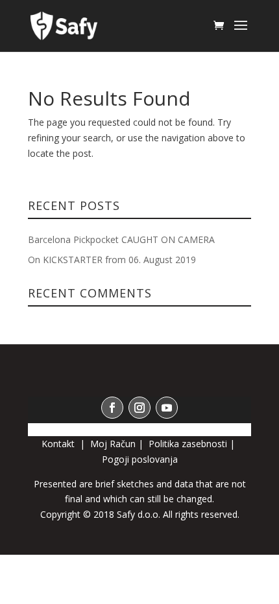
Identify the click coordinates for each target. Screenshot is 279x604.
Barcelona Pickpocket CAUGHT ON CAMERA (121, 239)
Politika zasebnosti (188, 443)
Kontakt (59, 443)
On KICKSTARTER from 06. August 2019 (112, 259)
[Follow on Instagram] (139, 408)
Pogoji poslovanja (140, 459)
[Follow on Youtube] (167, 408)
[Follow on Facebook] (112, 408)
